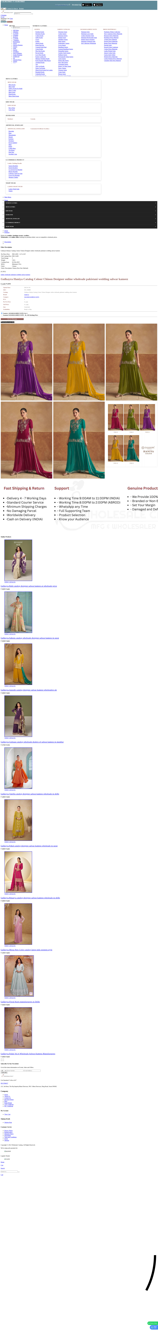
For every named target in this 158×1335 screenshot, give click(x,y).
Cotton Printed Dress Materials (113, 58)
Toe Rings (12, 150)
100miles (15, 32)
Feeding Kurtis (39, 32)
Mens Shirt (12, 86)
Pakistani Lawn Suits (87, 34)
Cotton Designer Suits (87, 35)
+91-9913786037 (7, 1)
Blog (5, 1101)
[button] (79, 1332)
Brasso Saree (62, 74)
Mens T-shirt (12, 90)
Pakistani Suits (85, 32)
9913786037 (4, 1083)
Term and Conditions (10, 1137)
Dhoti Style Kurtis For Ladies (44, 70)
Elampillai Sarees (63, 51)
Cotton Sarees (62, 34)
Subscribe (4, 1072)
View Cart (4, 22)
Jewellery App (13, 154)
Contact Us (10, 8)
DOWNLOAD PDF (8, 322)
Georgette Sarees (63, 64)
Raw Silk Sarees (63, 62)
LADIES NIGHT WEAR (15, 186)
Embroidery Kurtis (40, 76)
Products (6, 232)
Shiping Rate (8, 1122)
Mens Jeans (12, 92)
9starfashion (16, 42)
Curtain (33, 119)
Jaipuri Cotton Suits (109, 53)
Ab (14, 58)
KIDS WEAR (12, 105)
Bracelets (11, 131)
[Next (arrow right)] (3, 1060)
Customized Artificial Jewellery (40, 128)
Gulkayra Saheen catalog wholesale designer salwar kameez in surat (30, 638)
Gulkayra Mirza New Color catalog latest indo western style (26, 950)
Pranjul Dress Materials (110, 41)
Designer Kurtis (40, 34)
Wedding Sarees (63, 39)
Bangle (11, 137)
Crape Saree (61, 72)
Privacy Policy (8, 1130)
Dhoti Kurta (12, 94)
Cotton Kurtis (39, 35)
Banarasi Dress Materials (111, 35)
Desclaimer (7, 1135)
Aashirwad (16, 56)
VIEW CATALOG (10, 582)
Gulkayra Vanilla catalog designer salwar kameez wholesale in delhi (30, 794)
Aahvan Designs (18, 45)
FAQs (6, 1139)
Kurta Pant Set (39, 45)
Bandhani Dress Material (111, 37)
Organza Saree (62, 70)
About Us (7, 1096)
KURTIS (37, 29)
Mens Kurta (12, 85)
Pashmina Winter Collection (112, 32)
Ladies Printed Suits (110, 51)
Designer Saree (62, 32)
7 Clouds (15, 38)
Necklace (11, 141)
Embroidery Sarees (63, 43)
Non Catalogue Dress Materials (113, 34)
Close (11, 18)
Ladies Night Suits (14, 189)
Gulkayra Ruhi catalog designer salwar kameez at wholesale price (29, 586)
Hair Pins (11, 152)
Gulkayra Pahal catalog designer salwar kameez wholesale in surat (29, 846)
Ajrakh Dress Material (110, 39)
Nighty (11, 191)
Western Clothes (13, 177)
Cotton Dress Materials (110, 49)
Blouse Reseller (13, 171)
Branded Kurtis (39, 72)
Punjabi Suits (108, 45)
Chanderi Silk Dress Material (112, 60)
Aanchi (15, 50)
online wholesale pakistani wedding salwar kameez (15, 274)
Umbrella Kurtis (40, 74)
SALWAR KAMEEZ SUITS (88, 29)
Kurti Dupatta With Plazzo (43, 60)
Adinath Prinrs (17, 60)
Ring (10, 133)
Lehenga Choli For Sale (15, 173)
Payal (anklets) (13, 142)
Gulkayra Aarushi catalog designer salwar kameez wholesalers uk (29, 690)
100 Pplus (16, 30)
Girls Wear (12, 110)
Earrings (11, 139)
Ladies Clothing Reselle (15, 163)
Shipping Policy (9, 1134)
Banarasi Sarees (62, 35)
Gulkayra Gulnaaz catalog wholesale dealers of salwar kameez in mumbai (32, 742)
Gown (37, 39)
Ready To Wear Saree (64, 66)
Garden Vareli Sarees (64, 53)
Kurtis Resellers (13, 168)
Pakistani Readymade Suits (89, 37)
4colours (15, 37)
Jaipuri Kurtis (39, 43)
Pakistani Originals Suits (88, 41)
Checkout (10, 22)
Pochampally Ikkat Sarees (65, 57)
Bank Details (8, 1103)
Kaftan (37, 41)
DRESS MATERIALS (109, 29)
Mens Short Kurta (14, 96)
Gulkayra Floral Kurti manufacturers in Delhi (20, 1002)
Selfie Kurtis (39, 37)
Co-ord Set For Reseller (15, 169)
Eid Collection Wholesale (88, 43)
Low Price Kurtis (40, 55)
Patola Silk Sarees (63, 60)
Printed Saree (62, 37)
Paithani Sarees (62, 55)
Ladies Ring (12, 148)
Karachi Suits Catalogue (111, 47)
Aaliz (14, 48)
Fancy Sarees (62, 68)
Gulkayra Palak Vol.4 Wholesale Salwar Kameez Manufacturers (28, 1054)
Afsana (15, 61)
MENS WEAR (12, 82)
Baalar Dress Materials (110, 43)
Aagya (15, 43)
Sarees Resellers (13, 166)
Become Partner (9, 1099)
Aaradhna (16, 51)
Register (21, 8)
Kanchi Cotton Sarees (64, 76)
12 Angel (15, 33)
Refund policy (8, 1132)
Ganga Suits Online (109, 55)
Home (6, 25)
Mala (10, 144)
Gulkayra (26, 294)
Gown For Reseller (14, 175)
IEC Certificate (8, 1106)
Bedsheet (10, 119)
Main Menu (7, 197)
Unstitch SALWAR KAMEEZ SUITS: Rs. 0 (15, 313)
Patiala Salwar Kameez (88, 39)
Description (7, 242)
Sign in (16, 8)
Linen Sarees (62, 58)
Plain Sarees (61, 41)
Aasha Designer (17, 55)
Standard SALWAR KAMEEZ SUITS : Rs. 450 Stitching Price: (20, 315)
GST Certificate (9, 1104)
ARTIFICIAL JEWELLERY (16, 128)
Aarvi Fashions (17, 53)
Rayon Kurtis (39, 53)
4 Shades (15, 35)
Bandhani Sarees (63, 47)
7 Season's (16, 40)
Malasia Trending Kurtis (42, 58)
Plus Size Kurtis (40, 51)
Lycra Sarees (62, 45)
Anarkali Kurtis (39, 62)
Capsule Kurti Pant (40, 47)
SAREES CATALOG (63, 29)
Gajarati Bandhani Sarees (65, 49)
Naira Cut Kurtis (40, 68)
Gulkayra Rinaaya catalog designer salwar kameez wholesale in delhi (30, 898)
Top (36, 64)
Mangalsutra (12, 135)
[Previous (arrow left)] (1, 1060)
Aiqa (14, 63)
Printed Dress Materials (110, 57)
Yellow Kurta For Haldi (15, 88)
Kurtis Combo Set (40, 57)
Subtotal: (3, 20)
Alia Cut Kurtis (39, 66)
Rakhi (10, 146)
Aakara (15, 46)
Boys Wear (12, 108)
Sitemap (6, 1140)
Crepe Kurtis (39, 49)
